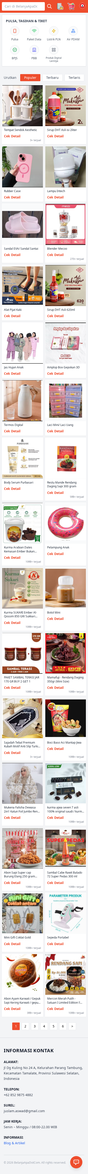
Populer (30, 77)
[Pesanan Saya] (60, 6)
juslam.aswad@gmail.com (24, 1111)
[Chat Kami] (76, 1162)
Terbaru (52, 77)
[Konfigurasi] (82, 5)
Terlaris (74, 77)
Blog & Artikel (14, 1143)
